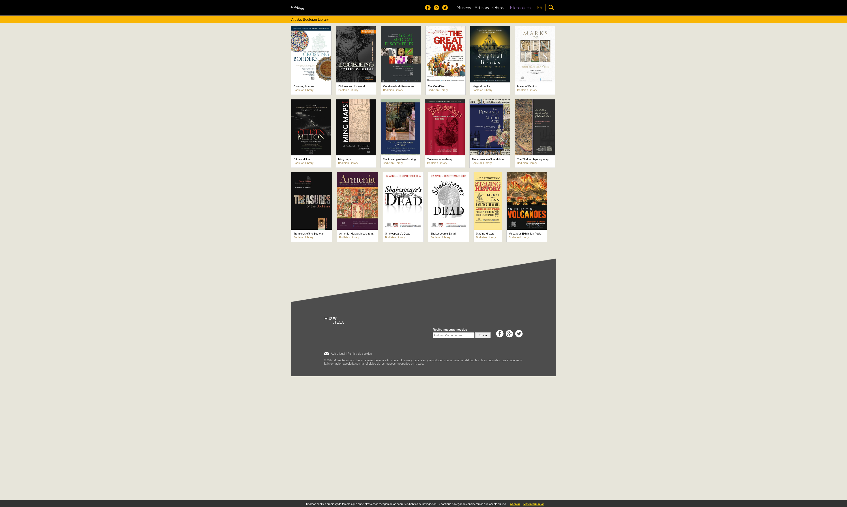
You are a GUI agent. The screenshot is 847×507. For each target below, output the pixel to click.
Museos (463, 8)
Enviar (483, 335)
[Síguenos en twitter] (446, 9)
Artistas (481, 8)
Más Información (533, 504)
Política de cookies (359, 353)
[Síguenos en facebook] (429, 9)
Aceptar (515, 504)
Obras (498, 8)
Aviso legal (338, 353)
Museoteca (520, 8)
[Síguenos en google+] (437, 9)
